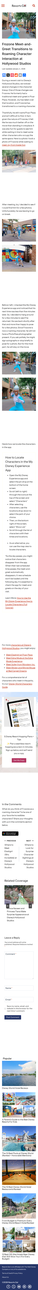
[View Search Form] (33, 5)
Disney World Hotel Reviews (15, 1088)
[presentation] (19, 894)
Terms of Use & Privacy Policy (12, 1273)
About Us (5, 1277)
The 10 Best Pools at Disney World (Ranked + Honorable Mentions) (17, 1154)
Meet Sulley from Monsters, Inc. (20, 664)
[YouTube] (19, 1286)
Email (8, 999)
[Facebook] (8, 1286)
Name (8, 988)
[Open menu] (3, 5)
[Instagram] (29, 1286)
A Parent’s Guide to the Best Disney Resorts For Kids (18, 1120)
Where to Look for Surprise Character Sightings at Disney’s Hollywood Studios (28, 854)
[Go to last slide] (7, 905)
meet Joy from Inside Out (13, 145)
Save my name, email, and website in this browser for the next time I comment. (19, 1008)
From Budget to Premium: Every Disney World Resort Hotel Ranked (18, 1222)
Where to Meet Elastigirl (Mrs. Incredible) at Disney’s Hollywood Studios (10, 854)
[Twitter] (13, 1286)
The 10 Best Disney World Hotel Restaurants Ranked (16, 1188)
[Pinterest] (24, 1286)
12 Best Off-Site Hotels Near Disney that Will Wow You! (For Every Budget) (18, 1256)
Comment (10, 954)
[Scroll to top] (35, 1284)
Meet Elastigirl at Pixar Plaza (19, 655)
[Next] (30, 905)
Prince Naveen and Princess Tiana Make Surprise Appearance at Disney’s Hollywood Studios (18, 914)
